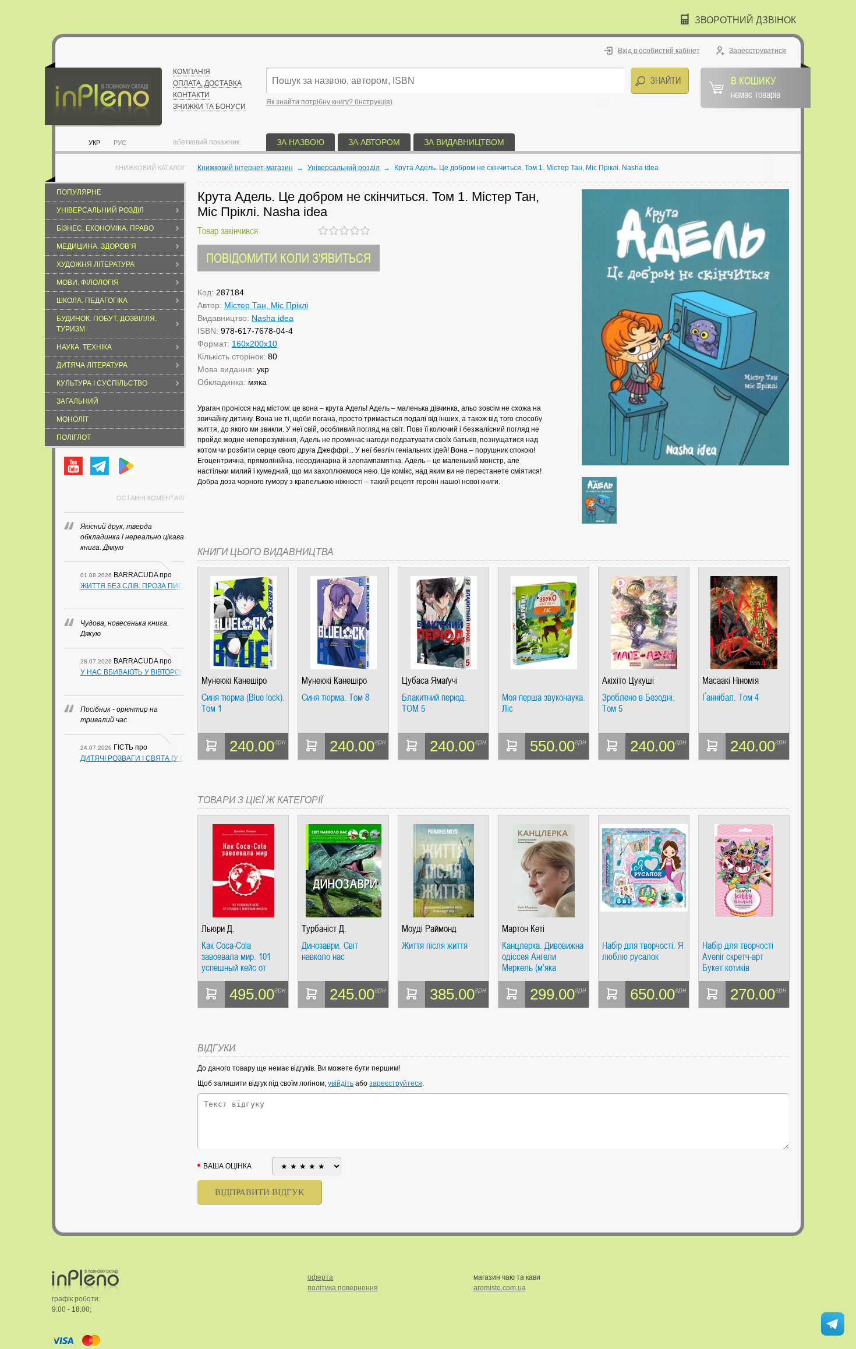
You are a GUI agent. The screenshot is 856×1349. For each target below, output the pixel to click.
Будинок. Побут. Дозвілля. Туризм (106, 324)
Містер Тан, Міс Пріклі (266, 305)
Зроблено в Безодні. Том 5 (638, 703)
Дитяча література (92, 365)
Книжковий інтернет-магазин (245, 168)
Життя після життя (435, 946)
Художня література (95, 264)
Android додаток (125, 466)
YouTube (73, 466)
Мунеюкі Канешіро (234, 680)
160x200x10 (254, 343)
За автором (374, 142)
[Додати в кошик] (211, 746)
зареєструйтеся (395, 1083)
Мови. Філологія (87, 282)
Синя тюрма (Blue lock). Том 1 (243, 703)
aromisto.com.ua (499, 1288)
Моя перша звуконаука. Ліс (543, 703)
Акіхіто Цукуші (628, 680)
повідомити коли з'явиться (288, 258)
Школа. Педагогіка (92, 300)
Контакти (191, 95)
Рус (120, 142)
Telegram (99, 466)
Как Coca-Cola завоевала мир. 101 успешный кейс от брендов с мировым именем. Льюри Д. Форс (237, 956)
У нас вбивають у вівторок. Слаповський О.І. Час (132, 672)
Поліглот (73, 437)
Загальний (77, 401)
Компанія (191, 72)
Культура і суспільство (101, 383)
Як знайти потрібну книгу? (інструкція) (329, 102)
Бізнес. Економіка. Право (105, 228)
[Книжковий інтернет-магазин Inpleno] (103, 94)
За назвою (300, 142)
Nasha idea (272, 318)
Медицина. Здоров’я (96, 246)
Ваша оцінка (227, 1166)
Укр (94, 142)
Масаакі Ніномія (730, 680)
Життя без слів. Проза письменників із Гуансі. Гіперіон (132, 586)
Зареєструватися (757, 51)
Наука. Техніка (84, 347)
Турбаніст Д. (324, 928)
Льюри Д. (218, 928)
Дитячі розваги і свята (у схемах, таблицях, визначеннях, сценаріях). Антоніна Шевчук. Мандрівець (132, 758)
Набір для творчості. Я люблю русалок (642, 951)
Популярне (78, 192)
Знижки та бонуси (209, 107)
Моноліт (72, 419)
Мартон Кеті (523, 928)
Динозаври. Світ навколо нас (330, 951)
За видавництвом (464, 142)
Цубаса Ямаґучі (430, 680)
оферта (320, 1277)
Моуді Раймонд (429, 928)
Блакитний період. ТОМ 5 (434, 703)
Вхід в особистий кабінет (659, 51)
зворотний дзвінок (745, 20)
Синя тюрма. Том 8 (335, 698)
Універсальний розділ (100, 210)
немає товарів (755, 87)
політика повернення (342, 1288)
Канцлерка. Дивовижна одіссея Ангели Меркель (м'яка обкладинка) (542, 956)
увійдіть (340, 1083)
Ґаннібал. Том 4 (730, 698)
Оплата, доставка (207, 83)
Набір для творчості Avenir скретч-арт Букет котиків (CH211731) (737, 956)
